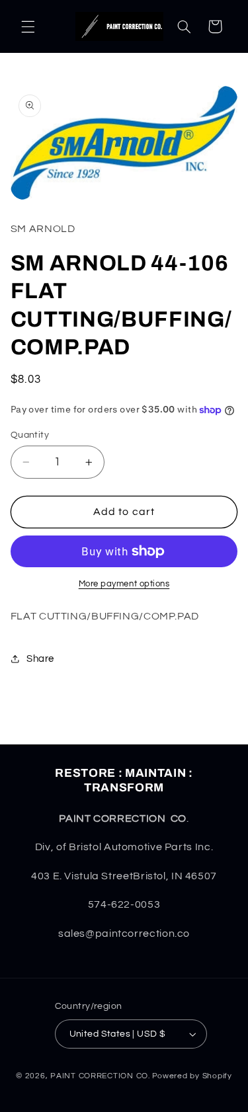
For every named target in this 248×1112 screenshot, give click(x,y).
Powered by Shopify (192, 1076)
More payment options (124, 584)
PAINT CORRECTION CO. (100, 1076)
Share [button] (40, 659)
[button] (28, 26)
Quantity (30, 435)
